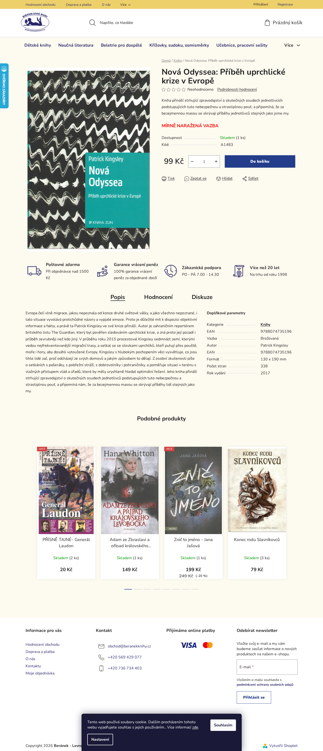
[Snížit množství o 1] (192, 161)
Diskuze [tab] (202, 297)
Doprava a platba (78, 4)
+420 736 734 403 (125, 668)
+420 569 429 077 (125, 657)
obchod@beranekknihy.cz (129, 646)
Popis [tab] (117, 297)
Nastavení (100, 739)
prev (29, 516)
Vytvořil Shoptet (283, 745)
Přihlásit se (254, 697)
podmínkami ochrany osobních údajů (265, 684)
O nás (106, 4)
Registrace (285, 4)
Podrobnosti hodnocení (237, 89)
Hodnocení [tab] (158, 297)
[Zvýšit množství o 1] (216, 161)
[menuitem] (38, 45)
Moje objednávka (40, 673)
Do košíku (259, 161)
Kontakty (33, 666)
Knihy (265, 324)
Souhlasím (223, 725)
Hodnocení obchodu (40, 4)
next (294, 516)
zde (195, 727)
